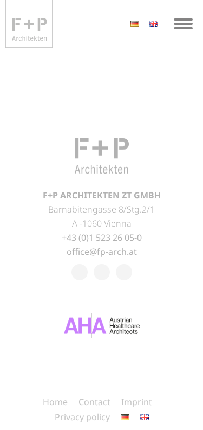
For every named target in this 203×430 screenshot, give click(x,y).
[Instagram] (124, 272)
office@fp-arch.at (102, 252)
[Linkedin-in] (102, 272)
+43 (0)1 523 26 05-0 (102, 237)
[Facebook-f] (79, 272)
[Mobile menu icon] (183, 24)
